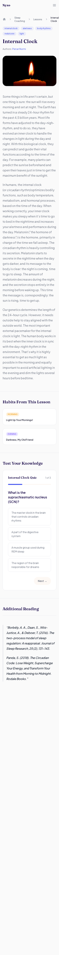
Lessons (37, 19)
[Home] (4, 19)
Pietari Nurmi (19, 48)
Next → (42, 581)
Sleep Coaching (19, 19)
